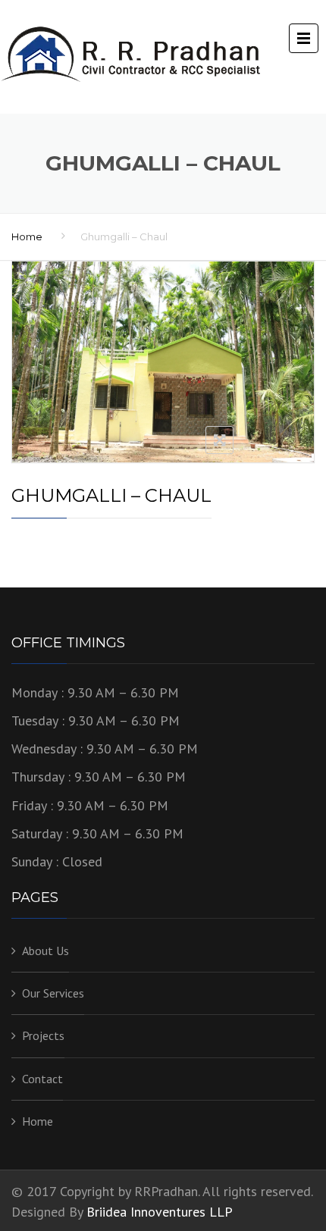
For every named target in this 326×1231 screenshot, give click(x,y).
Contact (42, 1078)
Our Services (53, 993)
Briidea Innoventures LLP (159, 1211)
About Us (45, 950)
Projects (43, 1035)
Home (26, 236)
